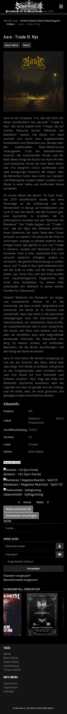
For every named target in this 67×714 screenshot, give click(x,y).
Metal (26, 45)
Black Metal (11, 45)
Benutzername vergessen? (20, 580)
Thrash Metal (11, 669)
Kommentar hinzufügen (21, 515)
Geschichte (10, 683)
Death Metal (11, 661)
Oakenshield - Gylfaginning (23, 494)
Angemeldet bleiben (20, 561)
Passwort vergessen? (17, 576)
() (18, 509)
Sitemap (8, 691)
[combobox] (21, 528)
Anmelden (33, 568)
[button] (25, 633)
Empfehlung (11, 665)
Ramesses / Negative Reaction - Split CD (33, 484)
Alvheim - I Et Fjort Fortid (22, 474)
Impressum (10, 687)
